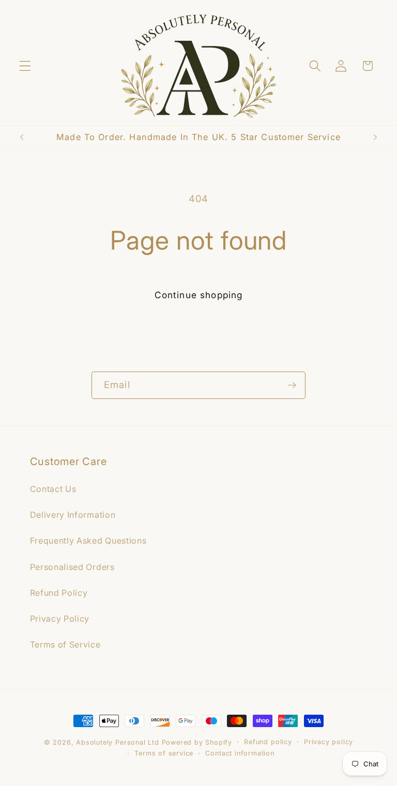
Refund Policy (59, 593)
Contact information (239, 753)
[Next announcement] (375, 137)
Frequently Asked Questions (88, 540)
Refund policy (268, 742)
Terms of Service (65, 644)
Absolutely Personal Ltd (117, 742)
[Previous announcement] (21, 137)
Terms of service (163, 753)
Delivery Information (73, 515)
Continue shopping (199, 294)
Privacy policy (328, 742)
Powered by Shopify (197, 742)
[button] (25, 66)
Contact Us (53, 489)
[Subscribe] (292, 385)
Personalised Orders (72, 567)
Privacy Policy (60, 618)
